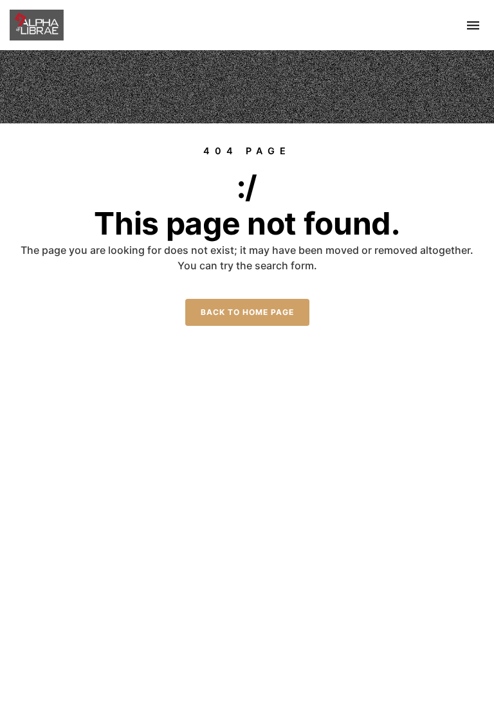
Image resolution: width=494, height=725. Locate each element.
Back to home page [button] (247, 312)
